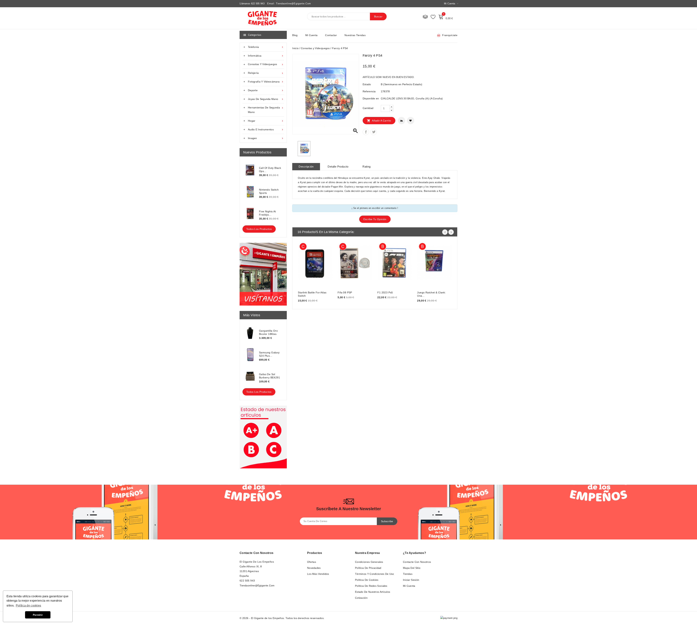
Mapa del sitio (411, 567)
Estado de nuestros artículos (372, 591)
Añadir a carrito (379, 121)
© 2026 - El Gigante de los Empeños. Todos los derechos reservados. (282, 618)
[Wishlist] (433, 16)
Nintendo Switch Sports (269, 191)
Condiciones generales (369, 561)
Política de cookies (366, 579)
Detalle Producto (338, 166)
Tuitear (374, 132)
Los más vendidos (318, 573)
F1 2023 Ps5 (385, 292)
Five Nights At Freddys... (267, 213)
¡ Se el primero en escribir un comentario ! (375, 208)
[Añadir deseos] (410, 120)
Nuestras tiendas (355, 35)
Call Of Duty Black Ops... (270, 169)
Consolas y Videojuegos (266, 64)
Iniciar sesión (411, 579)
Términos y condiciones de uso (374, 573)
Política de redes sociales (371, 585)
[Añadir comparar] (401, 120)
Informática (266, 55)
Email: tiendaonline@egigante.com (289, 3)
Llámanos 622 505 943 (252, 3)
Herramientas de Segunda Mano (266, 110)
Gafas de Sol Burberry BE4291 (269, 376)
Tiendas (407, 573)
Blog (294, 35)
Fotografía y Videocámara (266, 81)
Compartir (366, 132)
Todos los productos (259, 229)
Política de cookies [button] (28, 605)
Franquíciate (449, 35)
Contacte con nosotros (256, 552)
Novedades (314, 567)
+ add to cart (304, 262)
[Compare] (425, 16)
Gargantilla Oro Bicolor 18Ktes (268, 332)
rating (366, 166)
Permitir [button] (38, 614)
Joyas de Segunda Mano (266, 99)
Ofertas (311, 561)
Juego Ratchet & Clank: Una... (431, 294)
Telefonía (266, 47)
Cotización (361, 597)
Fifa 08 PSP (345, 292)
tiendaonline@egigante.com (257, 585)
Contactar (331, 35)
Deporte (266, 90)
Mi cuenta (311, 35)
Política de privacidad (368, 567)
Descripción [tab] (306, 166)
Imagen (266, 138)
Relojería (266, 73)
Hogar (266, 120)
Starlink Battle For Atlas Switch (312, 294)
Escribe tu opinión (374, 219)
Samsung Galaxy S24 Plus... (269, 354)
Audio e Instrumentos (266, 129)
